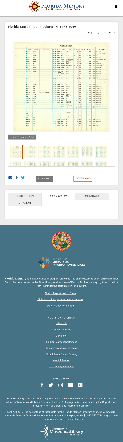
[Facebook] (42, 385)
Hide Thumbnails (22, 137)
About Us (61, 323)
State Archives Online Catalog (61, 347)
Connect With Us (61, 329)
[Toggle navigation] (115, 7)
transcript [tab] (58, 196)
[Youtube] (70, 385)
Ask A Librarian (61, 360)
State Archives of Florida (60, 305)
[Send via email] (10, 178)
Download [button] (83, 178)
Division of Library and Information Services (65, 405)
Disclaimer (61, 335)
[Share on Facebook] (16, 178)
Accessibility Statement (61, 366)
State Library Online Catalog (61, 354)
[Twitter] (51, 385)
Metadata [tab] (92, 196)
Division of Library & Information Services (60, 299)
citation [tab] (25, 202)
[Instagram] (60, 385)
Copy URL (44, 178)
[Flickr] (80, 385)
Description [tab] (25, 196)
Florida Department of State (60, 293)
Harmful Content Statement (61, 341)
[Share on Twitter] (22, 178)
